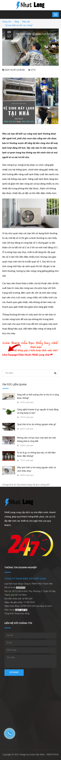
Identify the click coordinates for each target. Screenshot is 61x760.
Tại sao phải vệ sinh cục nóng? (19, 25)
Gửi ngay (14, 672)
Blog (17, 22)
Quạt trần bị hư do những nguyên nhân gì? (36, 424)
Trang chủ (6, 22)
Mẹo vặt (26, 22)
